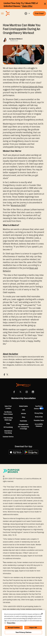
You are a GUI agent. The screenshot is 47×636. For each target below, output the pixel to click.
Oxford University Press (32, 87)
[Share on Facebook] (4, 374)
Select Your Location (8, 407)
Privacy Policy (39, 413)
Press (8, 423)
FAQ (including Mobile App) (8, 419)
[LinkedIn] (32, 391)
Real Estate (23, 421)
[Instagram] (26, 391)
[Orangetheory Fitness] (23, 385)
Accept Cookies (14, 627)
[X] (20, 391)
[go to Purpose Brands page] (11, 471)
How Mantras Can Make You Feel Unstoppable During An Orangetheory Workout (21, 29)
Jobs (23, 410)
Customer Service (8, 437)
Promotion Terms (39, 420)
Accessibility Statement (39, 425)
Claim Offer (27, 6)
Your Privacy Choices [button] (38, 407)
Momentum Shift (18, 205)
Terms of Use (39, 417)
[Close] (42, 613)
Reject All (33, 627)
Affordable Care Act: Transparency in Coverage (23, 427)
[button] (27, 13)
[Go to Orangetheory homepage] (12, 13)
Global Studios (23, 406)
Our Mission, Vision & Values (8, 413)
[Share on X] (7, 374)
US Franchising (8, 427)
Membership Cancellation (23, 398)
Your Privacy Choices (23, 632)
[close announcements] (45, 3)
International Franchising (8, 432)
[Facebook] (14, 391)
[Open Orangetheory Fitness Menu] (2, 13)
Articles (23, 413)
